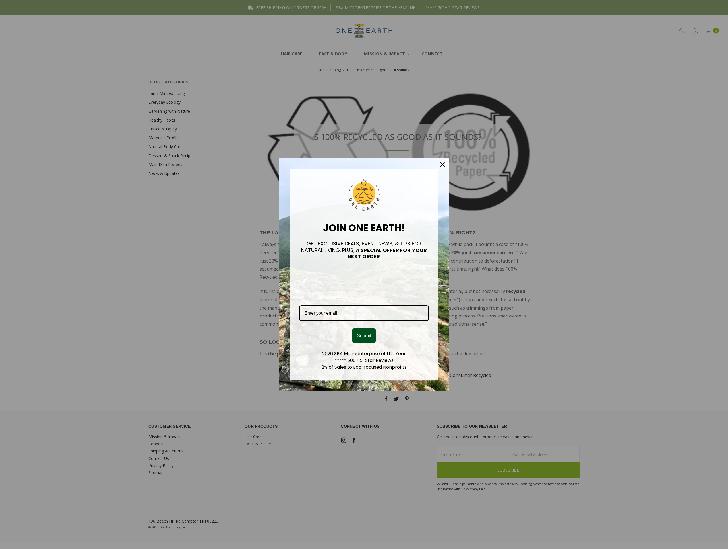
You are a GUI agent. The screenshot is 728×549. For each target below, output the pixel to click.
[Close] (442, 164)
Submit (364, 335)
